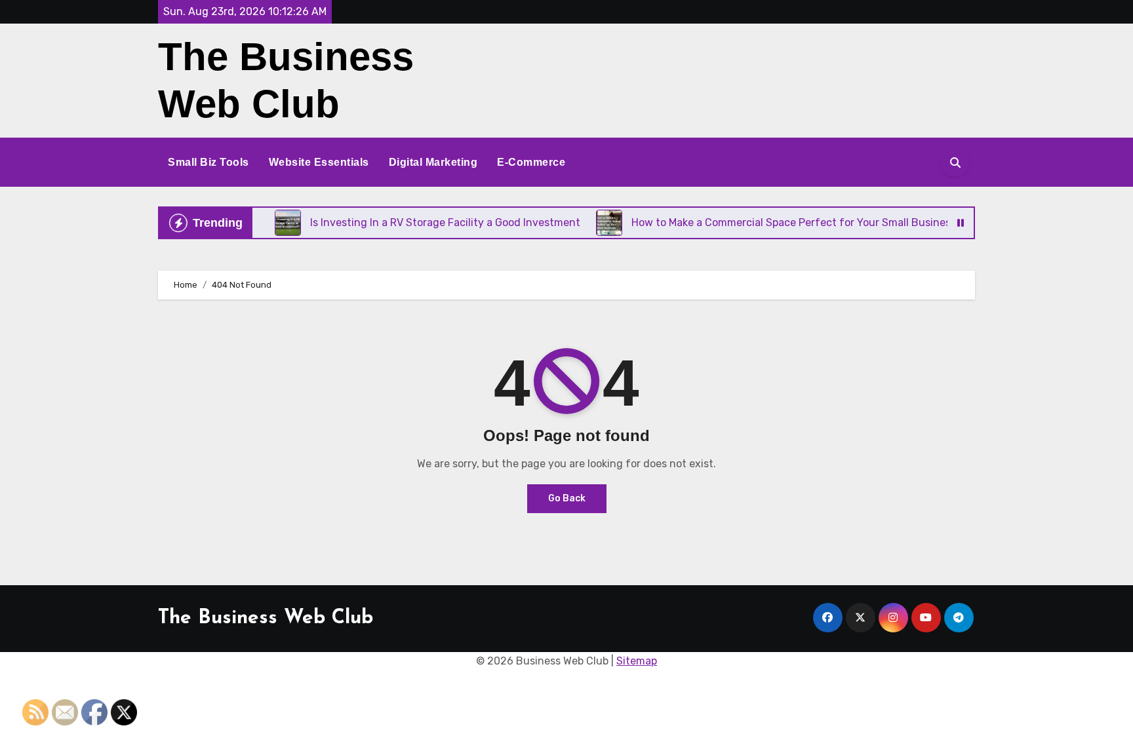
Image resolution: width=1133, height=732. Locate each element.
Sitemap (636, 661)
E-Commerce (531, 162)
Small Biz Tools (208, 162)
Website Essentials (319, 162)
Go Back (567, 498)
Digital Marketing (433, 162)
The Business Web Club (265, 618)
